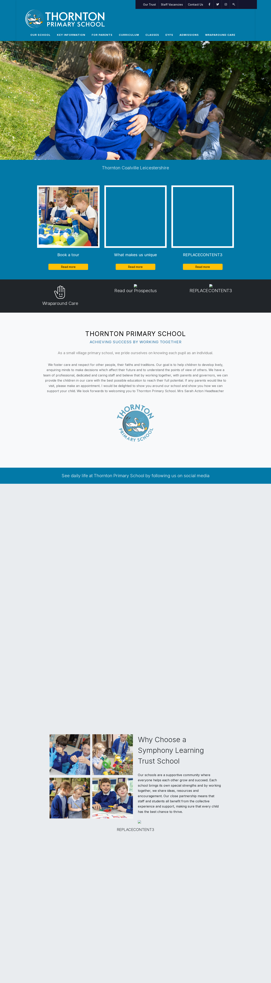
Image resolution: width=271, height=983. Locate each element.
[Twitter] (218, 4)
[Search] (234, 4)
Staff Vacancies (172, 4)
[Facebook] (209, 4)
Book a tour (68, 254)
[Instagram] (226, 4)
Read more (68, 267)
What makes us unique (135, 254)
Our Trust (149, 4)
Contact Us (195, 4)
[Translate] (240, 4)
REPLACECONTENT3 (202, 254)
